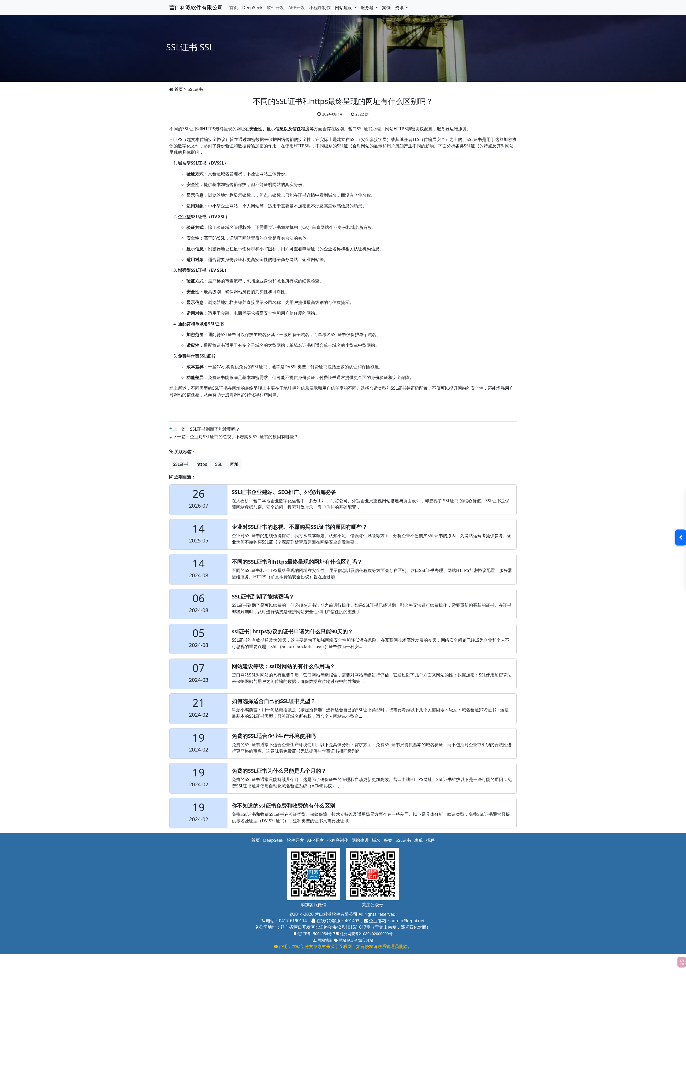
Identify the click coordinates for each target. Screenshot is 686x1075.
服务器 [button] (368, 7)
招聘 (430, 840)
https (201, 464)
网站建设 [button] (344, 7)
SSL (218, 464)
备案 (388, 840)
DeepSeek (252, 7)
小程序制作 (320, 7)
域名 (376, 840)
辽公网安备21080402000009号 (366, 933)
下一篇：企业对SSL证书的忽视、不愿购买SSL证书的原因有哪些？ (235, 437)
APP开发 (296, 7)
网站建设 (360, 840)
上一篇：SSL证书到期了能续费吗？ (206, 429)
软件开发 (275, 7)
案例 (386, 7)
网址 (234, 464)
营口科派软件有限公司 (196, 7)
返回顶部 (682, 962)
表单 (418, 840)
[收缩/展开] (680, 538)
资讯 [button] (400, 7)
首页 (233, 7)
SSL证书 (195, 89)
